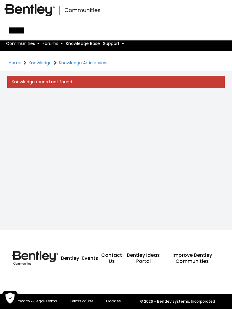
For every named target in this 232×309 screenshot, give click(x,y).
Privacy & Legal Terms (37, 301)
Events (90, 258)
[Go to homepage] (29, 10)
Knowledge (40, 63)
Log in (17, 30)
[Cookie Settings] (10, 298)
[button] (23, 43)
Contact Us (111, 258)
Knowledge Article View (83, 63)
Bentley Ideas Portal (143, 258)
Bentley (70, 258)
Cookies (113, 301)
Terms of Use (81, 301)
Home (15, 63)
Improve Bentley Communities (192, 258)
